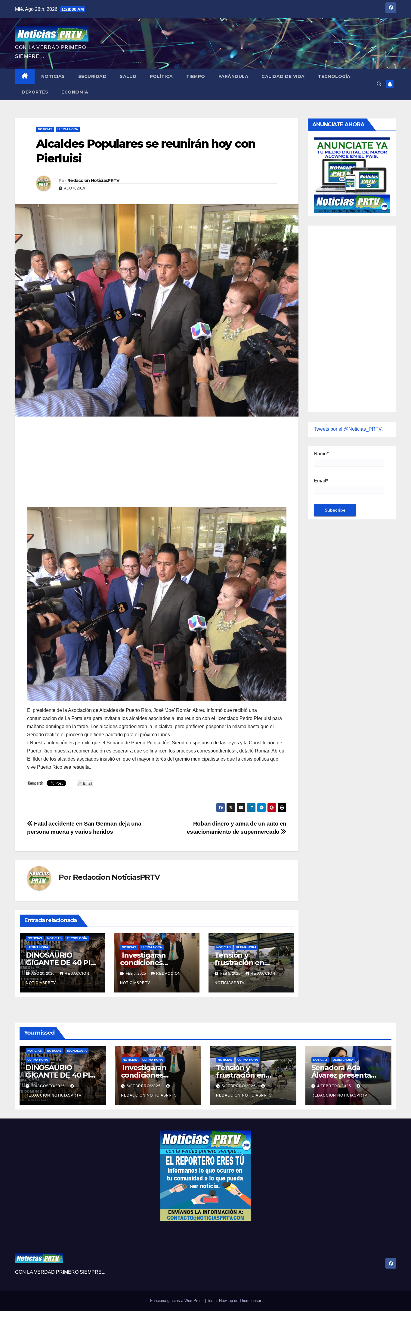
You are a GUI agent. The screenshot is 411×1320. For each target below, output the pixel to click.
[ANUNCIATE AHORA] (352, 174)
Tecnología (334, 76)
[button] (379, 84)
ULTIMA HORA (67, 129)
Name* (321, 453)
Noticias (53, 76)
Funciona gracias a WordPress (177, 1300)
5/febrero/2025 (239, 1086)
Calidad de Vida (283, 76)
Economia (74, 92)
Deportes (35, 92)
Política (161, 76)
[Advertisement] (156, 465)
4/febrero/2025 (334, 1086)
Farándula (233, 76)
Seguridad (92, 76)
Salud (128, 76)
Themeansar (250, 1300)
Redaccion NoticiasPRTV (93, 180)
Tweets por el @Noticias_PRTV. (348, 429)
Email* (321, 480)
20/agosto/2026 (48, 1086)
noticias (35, 938)
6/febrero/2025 (144, 1086)
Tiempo (195, 76)
